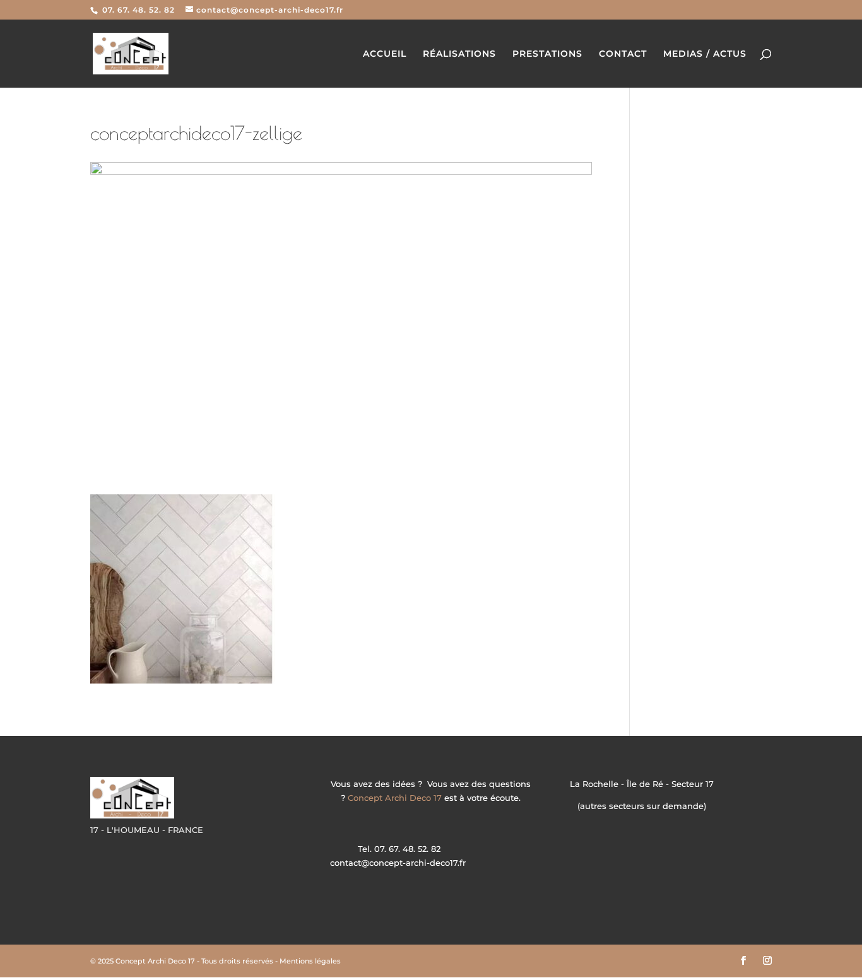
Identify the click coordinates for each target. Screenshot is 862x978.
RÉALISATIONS (459, 54)
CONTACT (623, 54)
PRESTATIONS (547, 54)
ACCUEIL (384, 54)
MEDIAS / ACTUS (705, 54)
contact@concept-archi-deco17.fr (398, 863)
